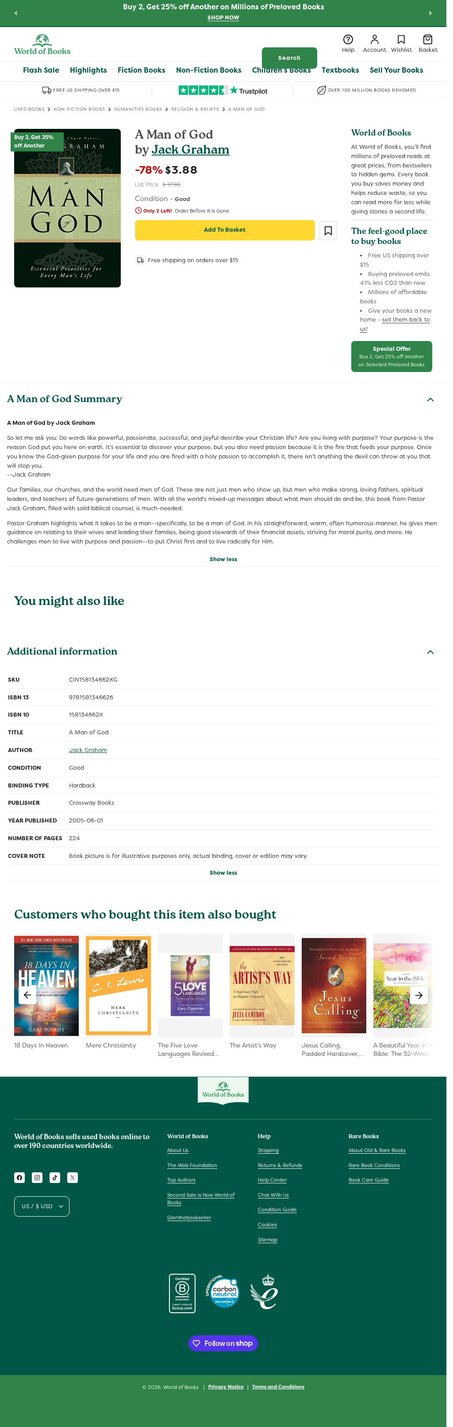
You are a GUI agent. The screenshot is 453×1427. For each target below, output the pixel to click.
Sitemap (267, 1239)
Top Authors (181, 1180)
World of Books (181, 1387)
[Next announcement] (430, 13)
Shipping (268, 1150)
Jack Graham (191, 151)
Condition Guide (277, 1209)
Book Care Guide (369, 1180)
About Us (177, 1150)
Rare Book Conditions (374, 1165)
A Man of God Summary (64, 400)
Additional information (62, 652)
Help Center (272, 1180)
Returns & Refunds (280, 1165)
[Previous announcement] (16, 13)
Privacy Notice (226, 1386)
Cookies (267, 1224)
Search (289, 57)
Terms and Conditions (278, 1386)
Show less (223, 559)
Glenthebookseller (189, 1217)
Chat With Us (273, 1195)
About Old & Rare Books (377, 1150)
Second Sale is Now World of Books (200, 1199)
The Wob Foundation (192, 1165)
